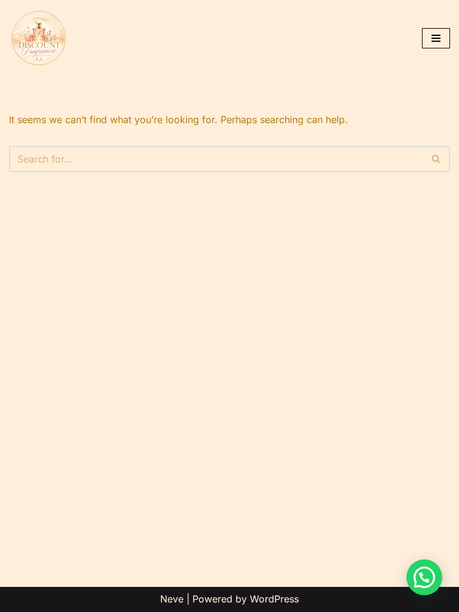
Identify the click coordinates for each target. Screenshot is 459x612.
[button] (424, 577)
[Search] (436, 159)
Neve (171, 599)
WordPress (274, 599)
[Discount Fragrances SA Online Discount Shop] (39, 38)
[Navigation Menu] (436, 38)
